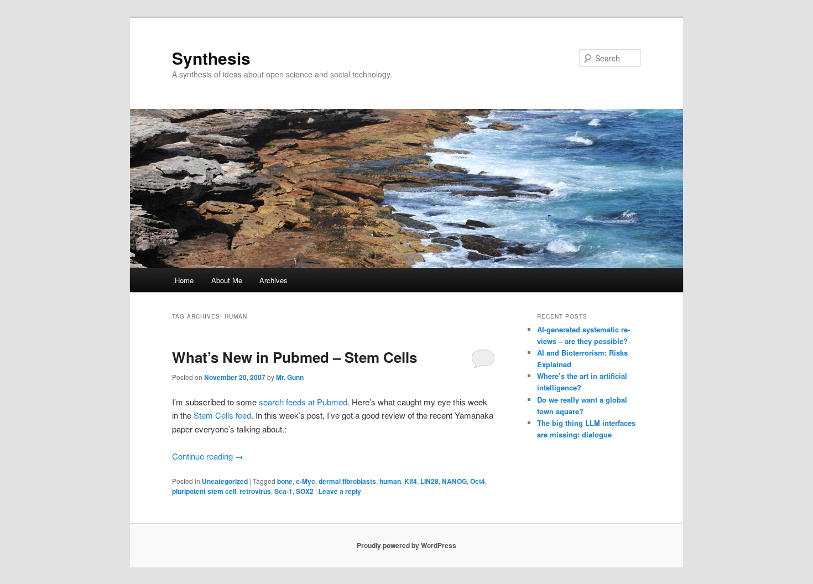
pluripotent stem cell (204, 491)
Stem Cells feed (222, 415)
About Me (226, 280)
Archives (273, 280)
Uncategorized (225, 481)
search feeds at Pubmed (303, 402)
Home (184, 280)
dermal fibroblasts (347, 481)
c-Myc (305, 481)
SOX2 (305, 491)
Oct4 (477, 481)
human (390, 481)
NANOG (454, 481)
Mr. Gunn (290, 377)
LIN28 (429, 481)
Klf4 (410, 481)
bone (285, 481)
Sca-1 (283, 491)
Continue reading (207, 456)
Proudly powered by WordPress (406, 545)
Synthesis (211, 58)
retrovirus (255, 491)
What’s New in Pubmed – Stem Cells (294, 357)
